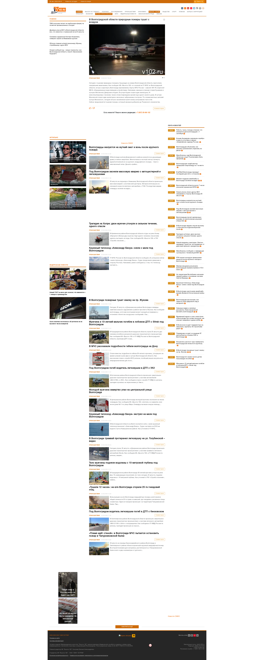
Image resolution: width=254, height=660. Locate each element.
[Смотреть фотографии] (184, 133)
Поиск (199, 1)
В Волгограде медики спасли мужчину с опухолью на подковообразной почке (190, 227)
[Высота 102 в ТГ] (194, 8)
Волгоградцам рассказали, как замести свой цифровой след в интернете (187, 301)
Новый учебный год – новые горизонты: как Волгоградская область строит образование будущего (66, 51)
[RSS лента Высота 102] (197, 635)
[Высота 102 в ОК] (185, 8)
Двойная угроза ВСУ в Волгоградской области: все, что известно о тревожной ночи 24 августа (67, 31)
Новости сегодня (71, 1)
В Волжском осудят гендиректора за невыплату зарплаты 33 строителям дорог (189, 326)
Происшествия (94, 78)
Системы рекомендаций (57, 640)
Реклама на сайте (55, 638)
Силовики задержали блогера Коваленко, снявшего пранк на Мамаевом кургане (65, 37)
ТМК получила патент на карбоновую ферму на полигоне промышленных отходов (67, 24)
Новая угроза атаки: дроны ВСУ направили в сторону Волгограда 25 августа (189, 193)
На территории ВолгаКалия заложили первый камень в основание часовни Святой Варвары (190, 276)
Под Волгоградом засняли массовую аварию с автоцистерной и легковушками (189, 210)
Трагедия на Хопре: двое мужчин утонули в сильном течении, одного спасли (189, 236)
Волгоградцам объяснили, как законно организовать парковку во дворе (189, 148)
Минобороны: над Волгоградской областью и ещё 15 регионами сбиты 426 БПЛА (189, 157)
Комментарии (159, 108)
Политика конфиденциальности (59, 655)
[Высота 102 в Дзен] (191, 8)
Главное (53, 19)
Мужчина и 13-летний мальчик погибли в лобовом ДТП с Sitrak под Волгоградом (190, 365)
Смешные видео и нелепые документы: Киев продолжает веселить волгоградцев (187, 310)
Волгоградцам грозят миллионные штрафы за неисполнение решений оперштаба (189, 219)
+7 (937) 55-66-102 (143, 112)
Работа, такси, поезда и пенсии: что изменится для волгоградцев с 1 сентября (189, 131)
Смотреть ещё (127, 626)
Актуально (54, 137)
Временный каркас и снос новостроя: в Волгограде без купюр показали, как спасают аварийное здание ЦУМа (190, 318)
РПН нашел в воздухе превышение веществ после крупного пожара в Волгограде (189, 259)
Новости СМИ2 (127, 143)
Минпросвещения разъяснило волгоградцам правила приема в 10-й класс (189, 267)
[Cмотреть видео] (201, 180)
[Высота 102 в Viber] (197, 8)
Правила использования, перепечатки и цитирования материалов (89, 655)
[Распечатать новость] (164, 19)
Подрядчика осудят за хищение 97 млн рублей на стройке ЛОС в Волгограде (188, 335)
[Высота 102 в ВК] (182, 8)
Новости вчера (86, 1)
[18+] (203, 8)
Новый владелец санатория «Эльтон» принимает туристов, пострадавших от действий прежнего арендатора (190, 244)
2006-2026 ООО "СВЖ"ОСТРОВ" (59, 635)
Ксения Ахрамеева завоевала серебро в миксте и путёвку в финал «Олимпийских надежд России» (190, 140)
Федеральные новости (59, 265)
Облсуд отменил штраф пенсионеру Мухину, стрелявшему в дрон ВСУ (66, 44)
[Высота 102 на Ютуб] (188, 8)
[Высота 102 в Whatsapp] (200, 8)
